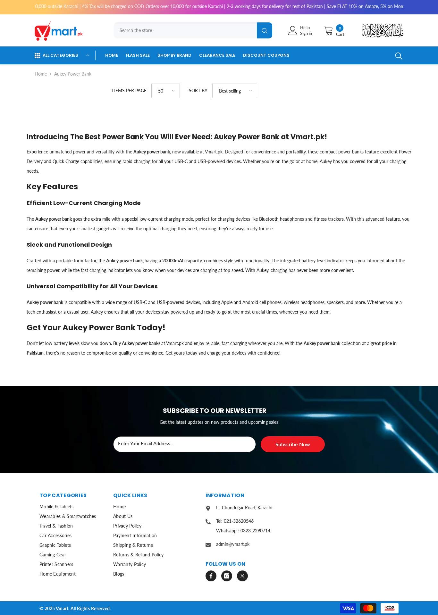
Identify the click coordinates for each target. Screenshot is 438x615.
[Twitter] (242, 575)
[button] (165, 91)
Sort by (198, 90)
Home (41, 74)
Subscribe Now (292, 444)
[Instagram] (226, 575)
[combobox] (185, 30)
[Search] (191, 30)
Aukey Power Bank (72, 74)
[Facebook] (211, 575)
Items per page (129, 90)
